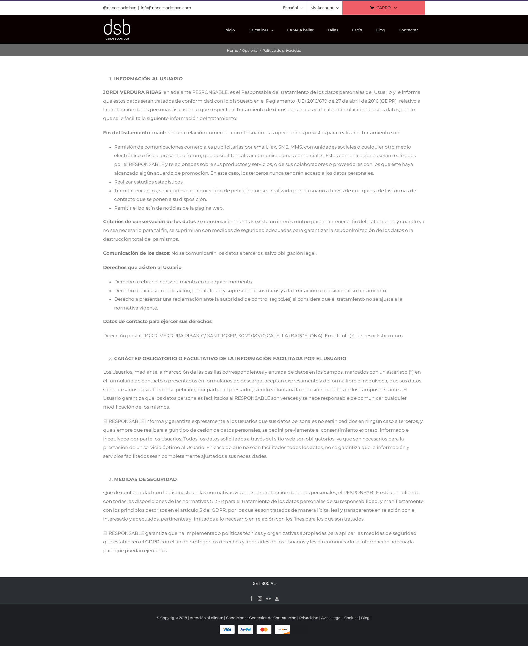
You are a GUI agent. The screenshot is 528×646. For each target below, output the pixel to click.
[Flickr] (268, 598)
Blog (365, 617)
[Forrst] (277, 598)
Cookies (351, 617)
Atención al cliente (206, 617)
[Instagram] (260, 598)
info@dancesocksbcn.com (166, 7)
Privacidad (308, 617)
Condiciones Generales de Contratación (261, 617)
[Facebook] (251, 598)
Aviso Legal (331, 617)
